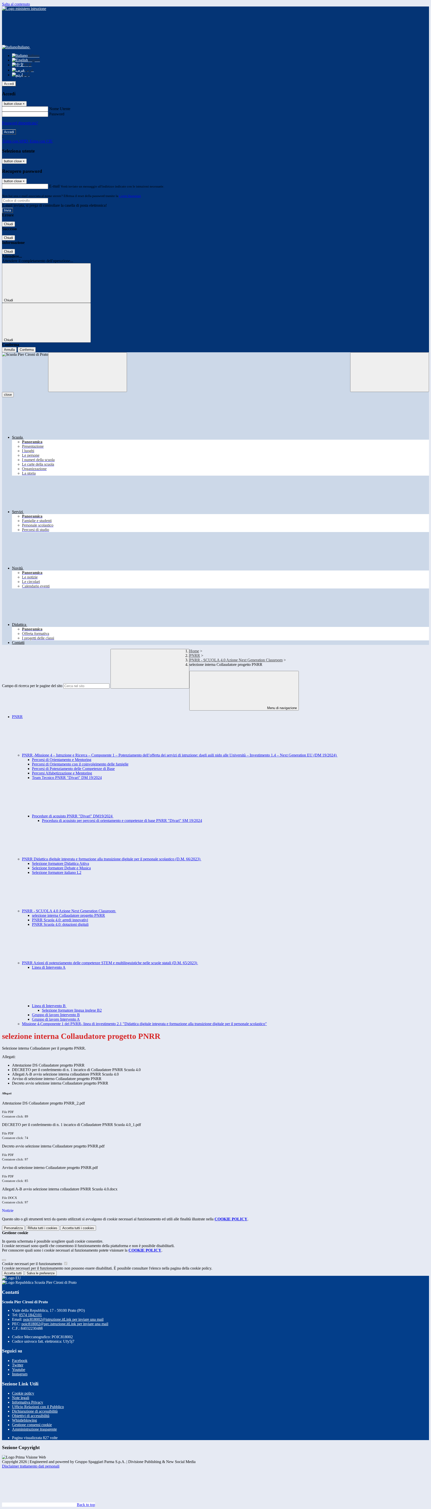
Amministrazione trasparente (34, 1429)
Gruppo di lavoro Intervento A (56, 1019)
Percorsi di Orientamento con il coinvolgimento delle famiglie (80, 764)
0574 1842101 (30, 1315)
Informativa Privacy (27, 1402)
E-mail (54, 186)
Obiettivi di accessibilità (30, 1416)
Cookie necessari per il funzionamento (32, 1264)
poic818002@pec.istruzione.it (64, 1324)
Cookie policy (23, 1393)
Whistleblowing (24, 1420)
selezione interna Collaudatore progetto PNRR (68, 915)
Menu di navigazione (281, 708)
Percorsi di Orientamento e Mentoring (61, 759)
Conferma (27, 350)
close (8, 394)
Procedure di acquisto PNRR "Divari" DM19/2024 (72, 816)
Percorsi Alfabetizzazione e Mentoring (62, 773)
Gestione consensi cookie (32, 1425)
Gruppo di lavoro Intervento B (56, 1015)
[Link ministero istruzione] (24, 8)
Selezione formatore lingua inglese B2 (72, 1010)
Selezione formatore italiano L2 (56, 872)
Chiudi (8, 224)
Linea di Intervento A (49, 967)
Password (56, 114)
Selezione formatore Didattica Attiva (60, 863)
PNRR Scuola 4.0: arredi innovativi (60, 920)
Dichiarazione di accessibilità (35, 1411)
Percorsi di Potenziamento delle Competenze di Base (73, 768)
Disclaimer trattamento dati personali (30, 1466)
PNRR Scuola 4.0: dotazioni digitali (60, 924)
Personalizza (13, 1228)
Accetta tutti (78, 1228)
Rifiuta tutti (42, 1228)
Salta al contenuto (16, 4)
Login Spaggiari (130, 196)
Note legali (20, 1398)
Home (194, 651)
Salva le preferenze (41, 1273)
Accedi (9, 84)
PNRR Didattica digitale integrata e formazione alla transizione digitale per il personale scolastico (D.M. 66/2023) (111, 859)
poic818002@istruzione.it (63, 1319)
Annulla (9, 350)
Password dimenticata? (20, 123)
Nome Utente (59, 109)
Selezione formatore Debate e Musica (61, 868)
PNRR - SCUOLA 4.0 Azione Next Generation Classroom (236, 660)
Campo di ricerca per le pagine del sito (32, 686)
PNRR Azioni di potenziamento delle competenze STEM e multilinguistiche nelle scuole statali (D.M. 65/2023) (110, 963)
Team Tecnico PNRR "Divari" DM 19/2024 (67, 777)
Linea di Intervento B (49, 1006)
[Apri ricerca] (389, 372)
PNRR (194, 655)
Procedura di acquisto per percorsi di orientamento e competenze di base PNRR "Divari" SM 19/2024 (122, 820)
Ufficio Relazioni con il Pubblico (38, 1407)
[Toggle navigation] (87, 372)
